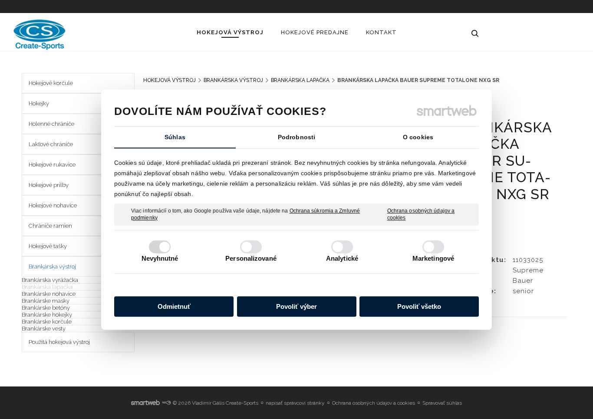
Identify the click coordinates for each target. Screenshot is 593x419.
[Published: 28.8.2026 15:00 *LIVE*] (166, 403)
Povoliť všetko (419, 306)
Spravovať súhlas (442, 403)
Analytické (342, 258)
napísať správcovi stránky (295, 403)
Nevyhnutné (160, 258)
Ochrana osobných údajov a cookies (421, 214)
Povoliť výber (296, 306)
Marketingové (433, 258)
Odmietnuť (174, 306)
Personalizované (251, 258)
